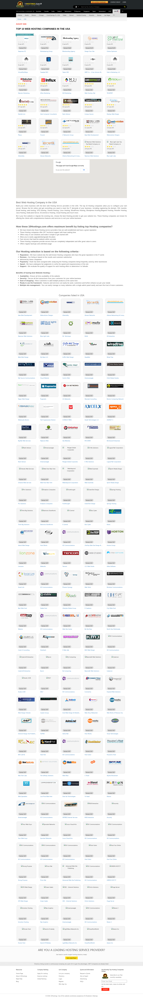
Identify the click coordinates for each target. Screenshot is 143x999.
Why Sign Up (63, 984)
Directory (61, 976)
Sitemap (95, 996)
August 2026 (21, 24)
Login (60, 979)
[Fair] (21, 42)
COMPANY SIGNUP (115, 2)
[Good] (22, 42)
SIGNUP (105, 989)
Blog (17, 981)
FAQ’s (81, 981)
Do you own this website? (63, 170)
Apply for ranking (42, 973)
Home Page (19, 973)
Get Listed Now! (71, 958)
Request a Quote (85, 973)
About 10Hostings (21, 976)
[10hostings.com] (28, 4)
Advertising (83, 979)
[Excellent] (26, 42)
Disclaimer (89, 996)
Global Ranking (41, 979)
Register (61, 981)
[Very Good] (24, 42)
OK (84, 170)
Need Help (19, 979)
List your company (64, 973)
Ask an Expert (84, 976)
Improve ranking (42, 976)
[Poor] (19, 42)
